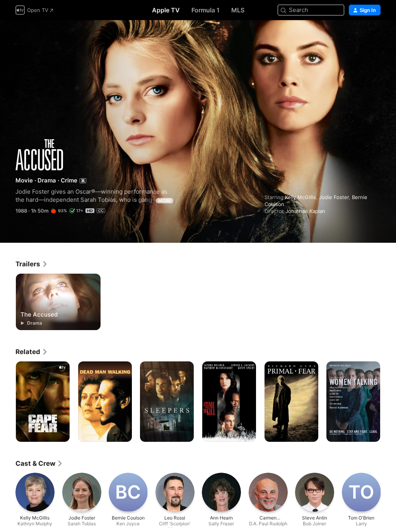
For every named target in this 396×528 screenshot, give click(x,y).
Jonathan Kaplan (305, 211)
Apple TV (166, 10)
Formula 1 (205, 10)
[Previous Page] (7, 401)
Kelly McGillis (300, 197)
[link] (31, 264)
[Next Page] (388, 401)
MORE (164, 200)
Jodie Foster (334, 197)
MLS (237, 10)
